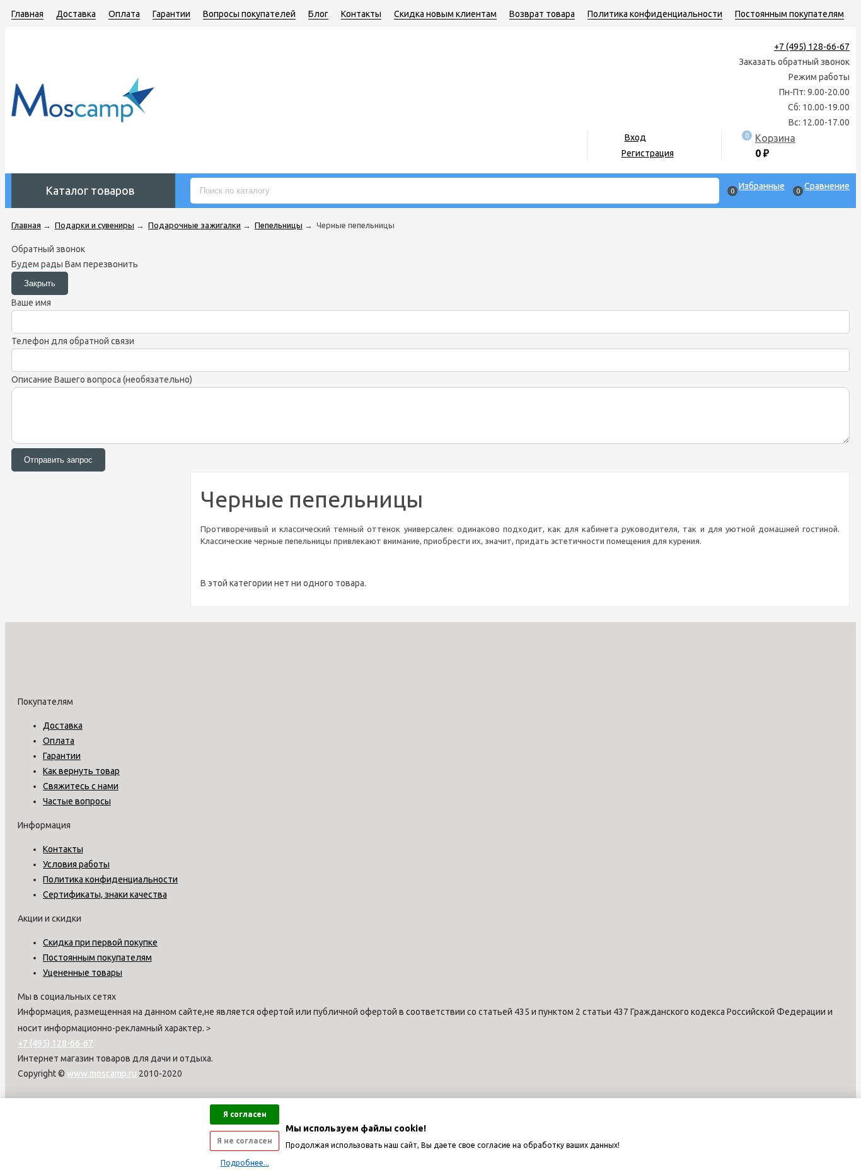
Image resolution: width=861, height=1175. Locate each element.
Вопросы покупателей (249, 14)
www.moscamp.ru (102, 1073)
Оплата (124, 14)
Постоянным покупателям (789, 14)
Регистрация (647, 153)
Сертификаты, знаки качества (105, 894)
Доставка (76, 14)
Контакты (361, 14)
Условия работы (76, 864)
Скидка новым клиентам (445, 14)
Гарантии (171, 14)
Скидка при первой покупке (100, 942)
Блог (318, 14)
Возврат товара (542, 14)
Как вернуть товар (81, 771)
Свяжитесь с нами (80, 786)
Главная (27, 14)
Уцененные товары (82, 973)
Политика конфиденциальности (654, 14)
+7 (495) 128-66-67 (812, 47)
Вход (635, 137)
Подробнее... (245, 1163)
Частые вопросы (77, 801)
